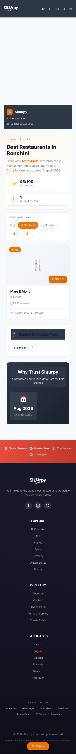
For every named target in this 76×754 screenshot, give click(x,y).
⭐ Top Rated (28, 225)
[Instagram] (38, 505)
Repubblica (11, 708)
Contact (38, 600)
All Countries (38, 529)
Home (12, 139)
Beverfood (63, 708)
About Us (38, 593)
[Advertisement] (38, 59)
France (38, 542)
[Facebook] (28, 505)
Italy (38, 535)
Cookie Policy (38, 620)
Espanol (38, 657)
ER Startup (41, 714)
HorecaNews (46, 708)
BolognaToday (23, 714)
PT (70, 8)
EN (44, 8)
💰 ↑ (16, 233)
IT (38, 8)
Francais (38, 664)
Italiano (38, 644)
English (38, 651)
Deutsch (38, 671)
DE (64, 8)
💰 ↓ (28, 233)
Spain (38, 549)
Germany (38, 555)
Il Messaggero (28, 708)
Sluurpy (38, 569)
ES (50, 8)
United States (38, 562)
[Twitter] (47, 505)
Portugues (38, 677)
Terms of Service (38, 613)
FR (57, 8)
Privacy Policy (38, 606)
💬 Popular (49, 225)
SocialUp (55, 714)
